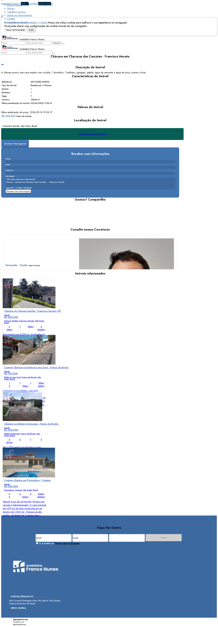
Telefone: (9, 170)
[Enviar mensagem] (63, 43)
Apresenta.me (20, 619)
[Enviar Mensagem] (53, 53)
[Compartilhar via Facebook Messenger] (93, 205)
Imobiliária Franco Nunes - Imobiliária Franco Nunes (27, 3)
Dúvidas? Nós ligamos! (15, 143)
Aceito (31, 30)
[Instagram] (35, 579)
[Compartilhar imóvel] (2, 64)
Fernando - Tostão (17, 265)
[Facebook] (35, 584)
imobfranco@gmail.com (22, 596)
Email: (8, 164)
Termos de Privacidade (15, 30)
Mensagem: (10, 176)
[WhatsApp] (35, 589)
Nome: (8, 158)
